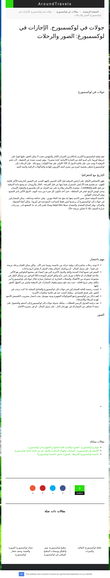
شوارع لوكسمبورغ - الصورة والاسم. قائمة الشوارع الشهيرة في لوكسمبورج (63, 447)
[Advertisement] (55, 65)
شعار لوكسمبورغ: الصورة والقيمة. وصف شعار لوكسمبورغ (21, 551)
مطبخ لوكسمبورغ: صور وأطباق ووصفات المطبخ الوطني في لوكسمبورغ (55, 551)
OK (21, 574)
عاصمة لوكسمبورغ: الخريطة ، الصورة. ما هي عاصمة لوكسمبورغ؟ (68, 454)
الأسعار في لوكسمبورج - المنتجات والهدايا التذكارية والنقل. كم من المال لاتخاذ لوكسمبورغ (57, 450)
